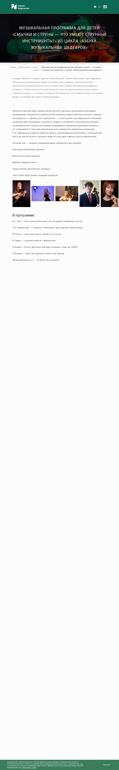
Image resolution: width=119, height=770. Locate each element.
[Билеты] (95, 7)
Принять (107, 765)
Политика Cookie (29, 768)
